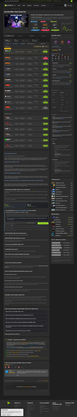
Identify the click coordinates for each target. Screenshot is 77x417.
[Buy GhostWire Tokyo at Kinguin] (10, 96)
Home (4, 8)
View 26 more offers (26, 112)
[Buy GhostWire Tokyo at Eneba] (10, 79)
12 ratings (60, 50)
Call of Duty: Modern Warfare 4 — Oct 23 (62, 208)
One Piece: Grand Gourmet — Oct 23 (62, 210)
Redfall (62, 217)
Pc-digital (7, 8)
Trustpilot (37, 350)
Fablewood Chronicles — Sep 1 (62, 183)
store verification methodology (32, 344)
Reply (18, 375)
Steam (39, 14)
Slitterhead (62, 220)
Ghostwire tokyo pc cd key (15, 8)
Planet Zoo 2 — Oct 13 (62, 203)
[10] (5, 366)
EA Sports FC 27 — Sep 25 (62, 194)
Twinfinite (54, 74)
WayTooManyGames (56, 80)
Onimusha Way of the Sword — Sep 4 (62, 187)
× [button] (73, 1)
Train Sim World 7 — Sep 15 (62, 192)
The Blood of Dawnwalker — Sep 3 (62, 185)
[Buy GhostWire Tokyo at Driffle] (10, 68)
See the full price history (37, 225)
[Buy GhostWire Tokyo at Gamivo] (10, 57)
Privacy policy (67, 405)
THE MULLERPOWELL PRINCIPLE (62, 233)
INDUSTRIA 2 (62, 235)
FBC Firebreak (62, 222)
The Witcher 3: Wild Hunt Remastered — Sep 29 (62, 196)
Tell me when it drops (43, 223)
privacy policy (12, 412)
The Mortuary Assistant (62, 231)
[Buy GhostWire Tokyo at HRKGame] (10, 85)
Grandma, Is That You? (62, 229)
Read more (61, 66)
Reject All (8, 414)
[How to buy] (48, 57)
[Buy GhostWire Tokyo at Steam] (10, 128)
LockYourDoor (62, 226)
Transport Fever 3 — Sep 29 (62, 199)
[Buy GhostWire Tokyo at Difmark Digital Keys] (10, 51)
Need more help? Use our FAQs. (12, 334)
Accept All (4, 414)
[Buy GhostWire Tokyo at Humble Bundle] (10, 123)
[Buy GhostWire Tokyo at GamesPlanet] (10, 117)
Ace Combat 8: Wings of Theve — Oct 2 (62, 201)
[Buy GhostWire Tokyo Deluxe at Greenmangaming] (10, 139)
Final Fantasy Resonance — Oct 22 (62, 205)
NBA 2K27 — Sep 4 (62, 190)
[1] (8, 366)
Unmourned (62, 224)
